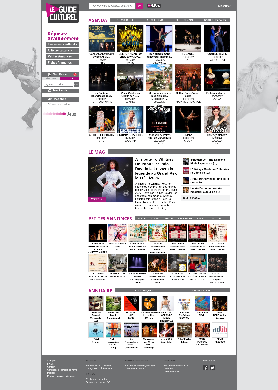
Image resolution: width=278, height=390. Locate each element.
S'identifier (224, 5)
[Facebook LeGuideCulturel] (206, 369)
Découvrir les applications (60, 104)
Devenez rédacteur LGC (98, 382)
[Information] (76, 74)
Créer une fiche (171, 371)
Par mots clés (201, 290)
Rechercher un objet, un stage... (141, 365)
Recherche (185, 218)
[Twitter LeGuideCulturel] (213, 369)
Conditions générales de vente (62, 370)
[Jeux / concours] (60, 113)
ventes (168, 218)
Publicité (51, 373)
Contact (51, 367)
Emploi (201, 218)
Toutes (216, 218)
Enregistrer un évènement (99, 368)
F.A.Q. (50, 363)
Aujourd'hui (125, 20)
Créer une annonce (134, 368)
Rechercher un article (96, 379)
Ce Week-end (155, 20)
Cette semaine (185, 20)
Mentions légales (55, 376)
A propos (51, 360)
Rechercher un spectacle (98, 365)
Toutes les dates (215, 20)
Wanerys (70, 376)
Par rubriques (143, 290)
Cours (155, 218)
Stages (142, 218)
